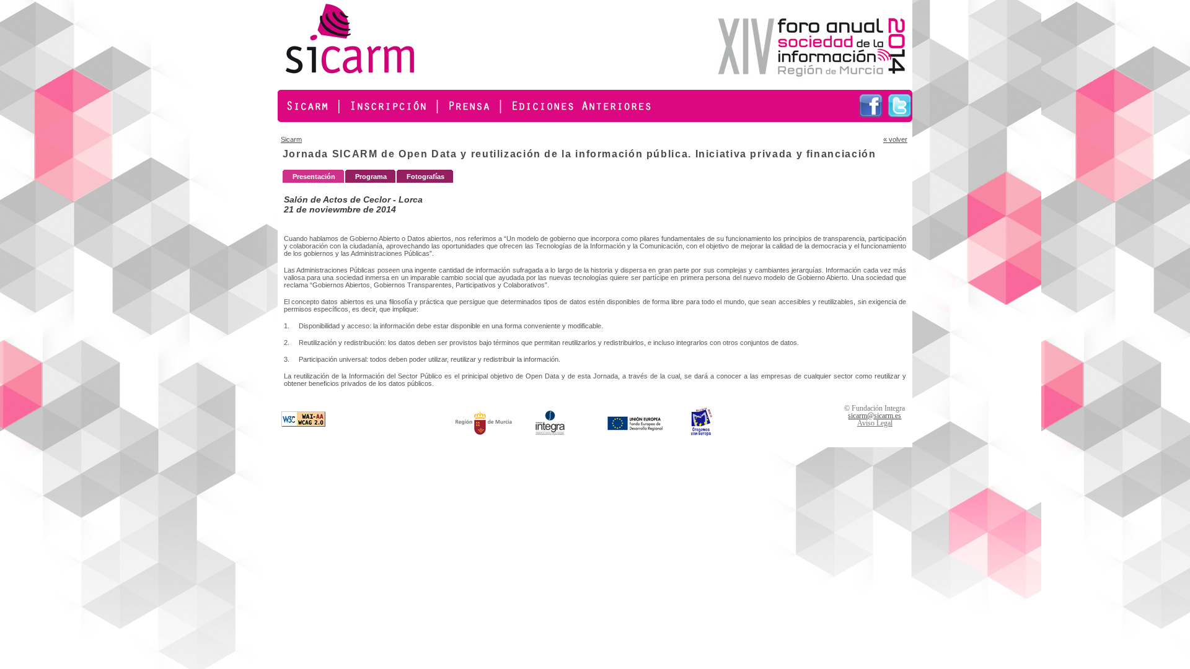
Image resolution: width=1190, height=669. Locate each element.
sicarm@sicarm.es (874, 415)
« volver (895, 139)
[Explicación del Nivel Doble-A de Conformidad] (303, 424)
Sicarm (291, 139)
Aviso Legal (874, 423)
